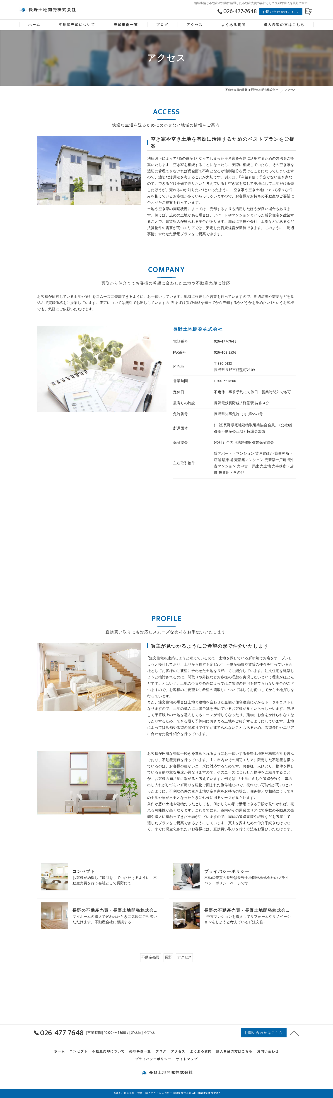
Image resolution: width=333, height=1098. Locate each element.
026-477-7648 (225, 341)
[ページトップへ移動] (294, 1032)
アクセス (184, 957)
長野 (168, 957)
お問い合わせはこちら (281, 11)
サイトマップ (187, 1059)
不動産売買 (150, 957)
